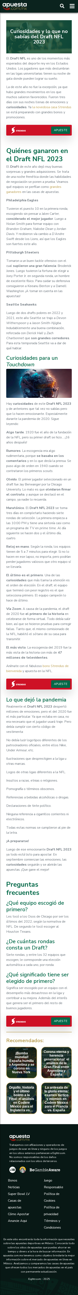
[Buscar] (62, 6)
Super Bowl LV (19, 1194)
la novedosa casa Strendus (51, 107)
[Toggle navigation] (71, 6)
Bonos (12, 1180)
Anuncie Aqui (17, 1221)
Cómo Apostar (18, 1214)
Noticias (14, 1187)
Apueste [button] (60, 130)
